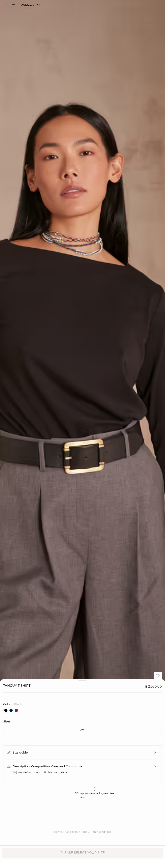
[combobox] (82, 729)
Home (58, 831)
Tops (84, 831)
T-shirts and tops (101, 831)
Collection (71, 831)
